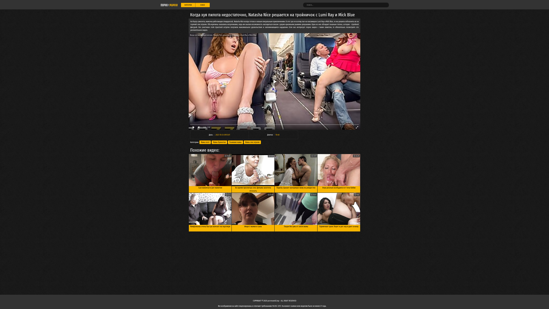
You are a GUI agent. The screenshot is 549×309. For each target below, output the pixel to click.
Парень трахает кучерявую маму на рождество (296, 187)
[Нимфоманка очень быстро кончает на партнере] (210, 209)
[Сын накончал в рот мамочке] (210, 170)
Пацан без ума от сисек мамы (296, 226)
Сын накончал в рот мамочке (210, 187)
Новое (202, 5)
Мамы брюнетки (219, 142)
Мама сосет (205, 142)
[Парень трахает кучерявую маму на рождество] (296, 170)
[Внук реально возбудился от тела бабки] (339, 170)
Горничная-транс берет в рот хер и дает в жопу (338, 226)
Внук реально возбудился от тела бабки (338, 187)
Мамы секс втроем (252, 142)
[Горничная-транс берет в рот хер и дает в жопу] (339, 209)
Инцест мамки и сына (253, 226)
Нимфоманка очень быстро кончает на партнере (210, 226)
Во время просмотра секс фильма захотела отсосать (253, 189)
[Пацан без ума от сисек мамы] (296, 209)
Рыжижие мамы (235, 142)
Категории (188, 5)
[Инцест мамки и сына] (253, 209)
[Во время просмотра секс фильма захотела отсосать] (253, 170)
